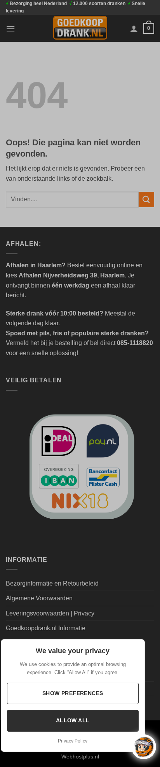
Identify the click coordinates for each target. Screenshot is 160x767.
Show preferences (72, 693)
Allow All (73, 720)
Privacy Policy (72, 741)
